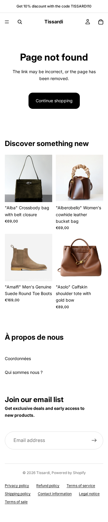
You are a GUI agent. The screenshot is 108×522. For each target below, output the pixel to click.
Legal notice (89, 493)
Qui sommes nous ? (24, 372)
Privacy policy (17, 485)
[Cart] (100, 21)
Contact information (55, 493)
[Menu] (7, 22)
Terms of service (81, 485)
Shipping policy (18, 493)
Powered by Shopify (69, 472)
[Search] (19, 21)
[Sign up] (94, 440)
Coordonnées (18, 358)
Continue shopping (54, 100)
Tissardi (43, 472)
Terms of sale (16, 502)
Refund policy (47, 485)
